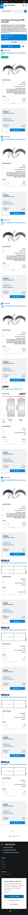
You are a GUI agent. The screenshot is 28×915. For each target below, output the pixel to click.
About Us (3, 860)
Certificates (3, 862)
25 (16, 836)
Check (22, 617)
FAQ (1, 876)
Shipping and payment (5, 874)
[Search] (25, 11)
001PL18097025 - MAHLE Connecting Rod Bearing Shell (13, 630)
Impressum (3, 866)
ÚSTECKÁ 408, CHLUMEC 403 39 (11, 852)
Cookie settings (14, 904)
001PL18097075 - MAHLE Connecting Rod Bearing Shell (13, 764)
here (9, 32)
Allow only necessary (13, 900)
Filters (11, 46)
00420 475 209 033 (8, 847)
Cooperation (3, 864)
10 (13, 836)
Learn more (6, 891)
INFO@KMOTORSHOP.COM (9, 850)
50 (18, 836)
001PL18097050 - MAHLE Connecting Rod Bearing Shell (13, 697)
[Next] (16, 831)
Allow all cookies (14, 896)
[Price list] (26, 46)
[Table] (23, 46)
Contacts (3, 868)
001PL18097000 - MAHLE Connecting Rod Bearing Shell (13, 563)
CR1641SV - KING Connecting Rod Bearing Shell (11, 389)
